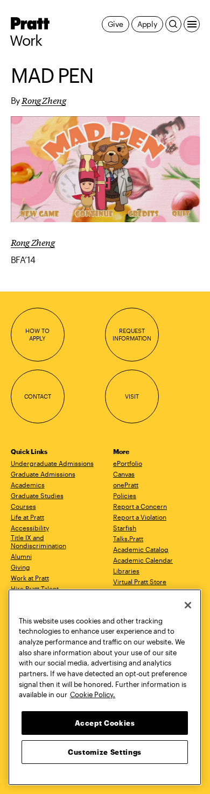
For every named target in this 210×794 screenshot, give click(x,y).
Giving (20, 567)
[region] (104, 687)
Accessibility (30, 527)
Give (115, 24)
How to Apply (37, 334)
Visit (131, 396)
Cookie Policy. (92, 694)
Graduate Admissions (43, 474)
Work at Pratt (30, 578)
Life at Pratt (27, 517)
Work (26, 40)
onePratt (125, 484)
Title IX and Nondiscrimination (38, 541)
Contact (37, 396)
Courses (23, 506)
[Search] (173, 24)
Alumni (21, 556)
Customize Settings (105, 752)
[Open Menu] (192, 24)
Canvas (124, 474)
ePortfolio (127, 463)
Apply (147, 24)
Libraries (126, 571)
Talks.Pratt (128, 538)
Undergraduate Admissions (52, 463)
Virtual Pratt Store (139, 581)
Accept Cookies (105, 723)
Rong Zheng (44, 100)
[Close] (188, 605)
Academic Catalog (141, 549)
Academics (28, 484)
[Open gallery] (105, 169)
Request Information (132, 334)
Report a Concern (140, 506)
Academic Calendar (143, 560)
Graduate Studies (37, 495)
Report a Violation (139, 517)
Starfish (124, 527)
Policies (124, 495)
